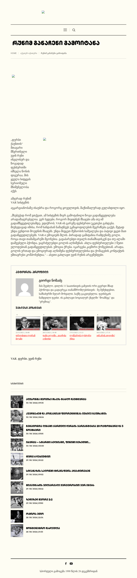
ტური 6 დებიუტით (38, 456)
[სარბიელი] (68, 12)
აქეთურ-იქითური (28, 53)
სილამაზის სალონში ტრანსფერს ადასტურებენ (58, 471)
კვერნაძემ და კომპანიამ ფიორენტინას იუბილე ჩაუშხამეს (66, 413)
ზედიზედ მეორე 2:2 (39, 499)
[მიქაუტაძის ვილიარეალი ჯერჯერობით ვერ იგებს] (17, 487)
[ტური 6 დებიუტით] (17, 458)
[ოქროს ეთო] (17, 516)
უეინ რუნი (34, 358)
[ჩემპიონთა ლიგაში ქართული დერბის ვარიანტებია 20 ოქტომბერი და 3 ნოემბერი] (17, 430)
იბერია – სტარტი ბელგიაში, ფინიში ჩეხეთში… (58, 442)
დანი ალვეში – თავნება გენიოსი (54, 337)
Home (14, 53)
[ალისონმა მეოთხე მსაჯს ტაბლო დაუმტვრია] (17, 401)
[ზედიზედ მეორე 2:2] (17, 501)
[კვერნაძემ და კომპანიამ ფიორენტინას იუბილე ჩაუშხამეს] (17, 415)
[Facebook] (66, 563)
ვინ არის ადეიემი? (106, 335)
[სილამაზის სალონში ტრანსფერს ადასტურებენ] (17, 473)
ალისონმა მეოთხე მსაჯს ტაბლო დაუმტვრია (56, 399)
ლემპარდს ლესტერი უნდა (80, 337)
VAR (14, 358)
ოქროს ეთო (35, 513)
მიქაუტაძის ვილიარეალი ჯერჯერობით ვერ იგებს (60, 485)
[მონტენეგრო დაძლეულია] (17, 530)
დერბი (22, 358)
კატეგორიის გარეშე (30, 329)
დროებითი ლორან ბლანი (25, 337)
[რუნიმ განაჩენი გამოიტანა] (68, 103)
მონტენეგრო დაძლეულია (43, 528)
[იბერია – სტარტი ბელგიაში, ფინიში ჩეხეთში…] (17, 444)
